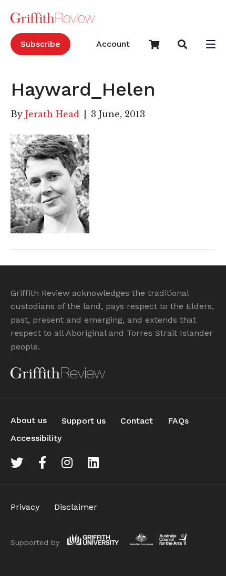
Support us (83, 421)
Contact (136, 421)
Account (113, 44)
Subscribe (40, 44)
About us (29, 420)
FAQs (178, 421)
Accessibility (36, 438)
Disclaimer (75, 507)
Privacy (25, 507)
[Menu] (210, 45)
